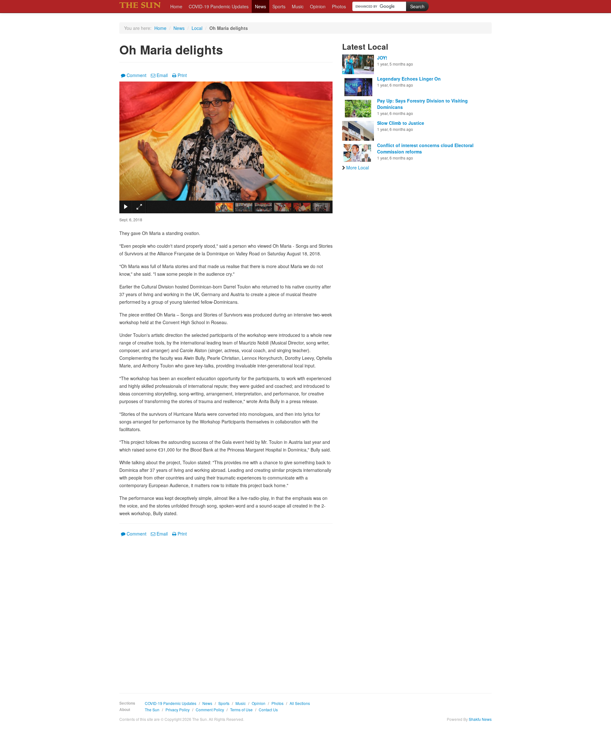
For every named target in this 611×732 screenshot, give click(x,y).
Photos (339, 6)
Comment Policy (210, 709)
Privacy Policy (177, 709)
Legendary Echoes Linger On (409, 78)
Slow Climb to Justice (400, 123)
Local (197, 28)
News (260, 6)
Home (176, 6)
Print (182, 75)
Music (298, 6)
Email (162, 75)
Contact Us (268, 709)
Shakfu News (480, 719)
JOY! (382, 57)
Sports (278, 6)
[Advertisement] (226, 610)
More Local (357, 167)
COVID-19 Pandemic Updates (219, 6)
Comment (136, 75)
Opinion (318, 6)
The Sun (152, 709)
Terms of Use (241, 709)
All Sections (300, 703)
